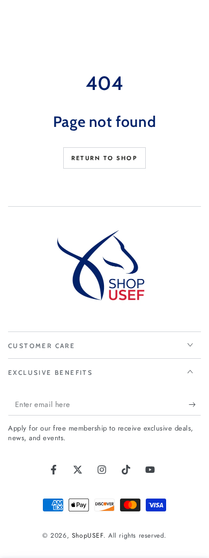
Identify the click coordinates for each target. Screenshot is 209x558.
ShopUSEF (87, 535)
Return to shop (104, 158)
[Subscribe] (195, 405)
